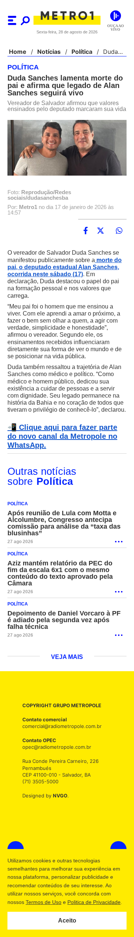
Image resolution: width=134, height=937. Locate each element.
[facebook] (85, 237)
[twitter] (100, 237)
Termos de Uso (43, 902)
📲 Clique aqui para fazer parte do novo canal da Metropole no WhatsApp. (65, 442)
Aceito (67, 921)
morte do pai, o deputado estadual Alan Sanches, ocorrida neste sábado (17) (65, 273)
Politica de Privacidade (93, 902)
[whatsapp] (119, 237)
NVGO (58, 801)
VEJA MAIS (67, 663)
